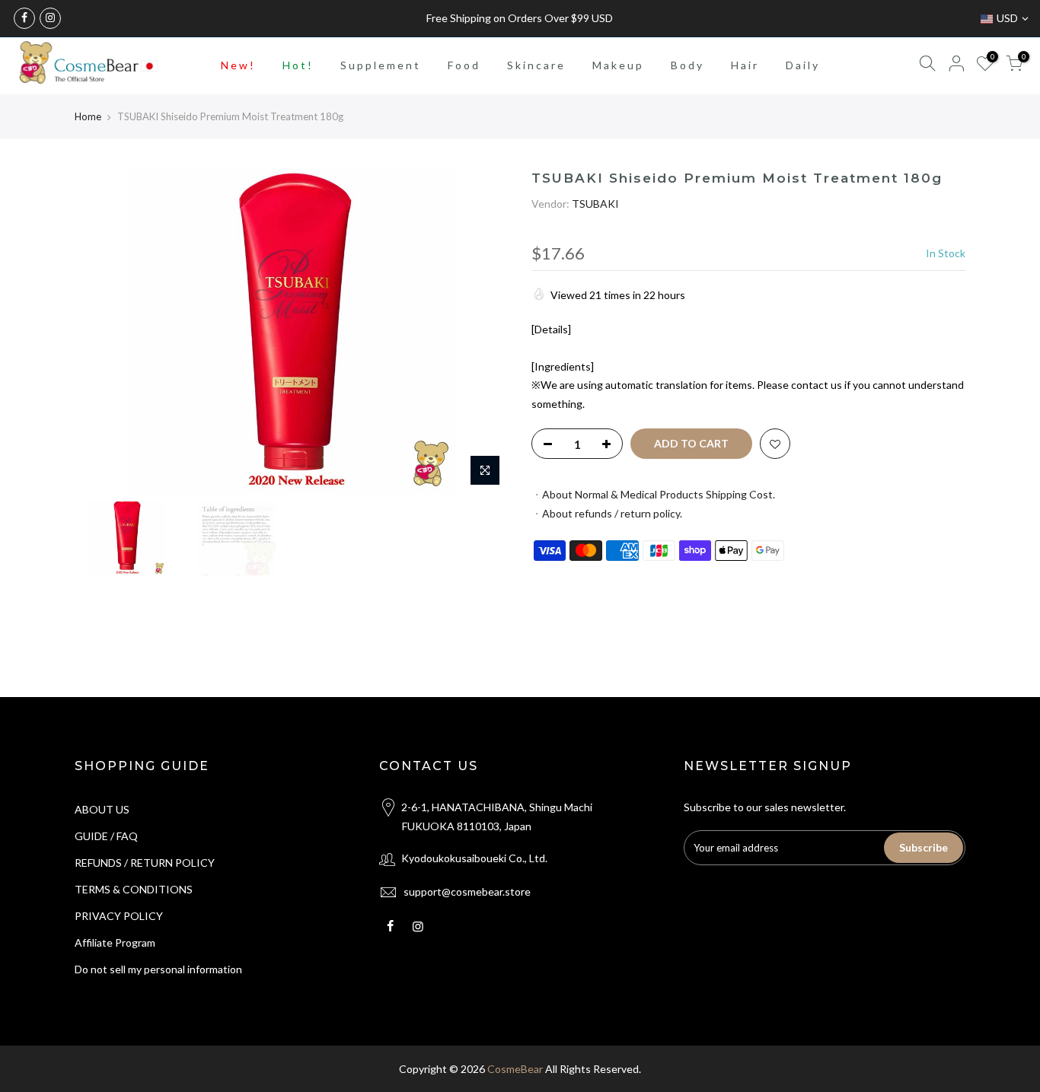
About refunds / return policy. (612, 513)
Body (687, 65)
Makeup (618, 65)
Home (88, 116)
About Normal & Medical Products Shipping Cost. (658, 494)
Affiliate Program (115, 942)
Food (464, 65)
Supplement (380, 65)
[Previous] (101, 331)
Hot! (298, 65)
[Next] (482, 331)
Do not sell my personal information (158, 969)
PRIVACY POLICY (119, 915)
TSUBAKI (595, 203)
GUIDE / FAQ (106, 835)
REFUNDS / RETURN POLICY (145, 862)
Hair (745, 65)
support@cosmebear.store (467, 891)
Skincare (536, 65)
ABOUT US (102, 809)
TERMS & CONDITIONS (134, 889)
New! (238, 65)
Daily (803, 65)
